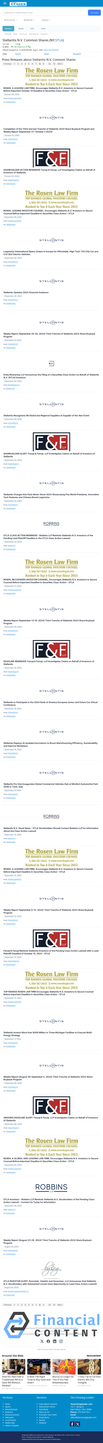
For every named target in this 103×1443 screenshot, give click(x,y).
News (15, 34)
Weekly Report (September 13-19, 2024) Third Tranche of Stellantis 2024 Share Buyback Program (49, 622)
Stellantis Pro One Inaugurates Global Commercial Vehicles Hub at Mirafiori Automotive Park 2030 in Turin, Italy (50, 785)
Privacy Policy (59, 1334)
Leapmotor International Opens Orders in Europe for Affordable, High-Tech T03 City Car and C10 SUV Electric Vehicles (50, 253)
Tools (43, 29)
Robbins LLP (11, 546)
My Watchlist (28, 20)
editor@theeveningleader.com (83, 1417)
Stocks (21, 29)
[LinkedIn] (54, 1342)
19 (54, 64)
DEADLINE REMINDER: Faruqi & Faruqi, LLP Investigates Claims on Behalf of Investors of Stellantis (48, 662)
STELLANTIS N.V (13, 139)
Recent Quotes (9, 20)
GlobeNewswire (10, 102)
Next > (60, 64)
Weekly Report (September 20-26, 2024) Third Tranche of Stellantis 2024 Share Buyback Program (49, 335)
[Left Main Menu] (5, 3)
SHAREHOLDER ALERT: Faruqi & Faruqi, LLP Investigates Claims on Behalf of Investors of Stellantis (49, 455)
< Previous (7, 64)
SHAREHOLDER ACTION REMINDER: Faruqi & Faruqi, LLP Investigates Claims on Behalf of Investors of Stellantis (49, 171)
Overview (8, 34)
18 (49, 64)
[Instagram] (61, 1342)
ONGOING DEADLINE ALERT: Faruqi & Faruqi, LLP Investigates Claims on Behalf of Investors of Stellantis (50, 1119)
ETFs (32, 29)
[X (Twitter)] (42, 1342)
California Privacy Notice (34, 1437)
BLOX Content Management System (39, 1439)
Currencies (23, 34)
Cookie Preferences (48, 1437)
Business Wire (10, 388)
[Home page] (18, 3)
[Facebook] (48, 1342)
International (33, 34)
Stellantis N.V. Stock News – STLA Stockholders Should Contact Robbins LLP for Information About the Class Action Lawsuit (50, 829)
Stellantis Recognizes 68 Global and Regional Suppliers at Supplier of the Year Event (46, 415)
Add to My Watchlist (51, 50)
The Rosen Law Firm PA (14, 98)
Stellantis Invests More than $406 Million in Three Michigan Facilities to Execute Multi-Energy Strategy (48, 1034)
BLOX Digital (56, 1439)
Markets (8, 29)
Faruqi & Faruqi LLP (13, 180)
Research (77, 54)
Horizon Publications (38, 1435)
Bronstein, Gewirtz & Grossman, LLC (18, 1291)
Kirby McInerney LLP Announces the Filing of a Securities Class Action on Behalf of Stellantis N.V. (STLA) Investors (51, 376)
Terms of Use (70, 1435)
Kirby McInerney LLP (13, 385)
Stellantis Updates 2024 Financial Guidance (25, 292)
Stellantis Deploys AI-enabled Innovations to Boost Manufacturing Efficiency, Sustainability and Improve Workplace (50, 744)
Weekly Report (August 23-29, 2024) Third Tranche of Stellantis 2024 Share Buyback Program (47, 1241)
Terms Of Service (76, 1334)
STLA (59, 40)
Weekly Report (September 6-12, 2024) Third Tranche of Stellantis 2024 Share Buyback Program (48, 911)
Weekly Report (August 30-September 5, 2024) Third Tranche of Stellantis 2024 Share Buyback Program (48, 1078)
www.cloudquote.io (70, 1328)
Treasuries (44, 34)
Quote (18, 54)
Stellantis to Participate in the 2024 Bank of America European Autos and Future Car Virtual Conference (50, 703)
